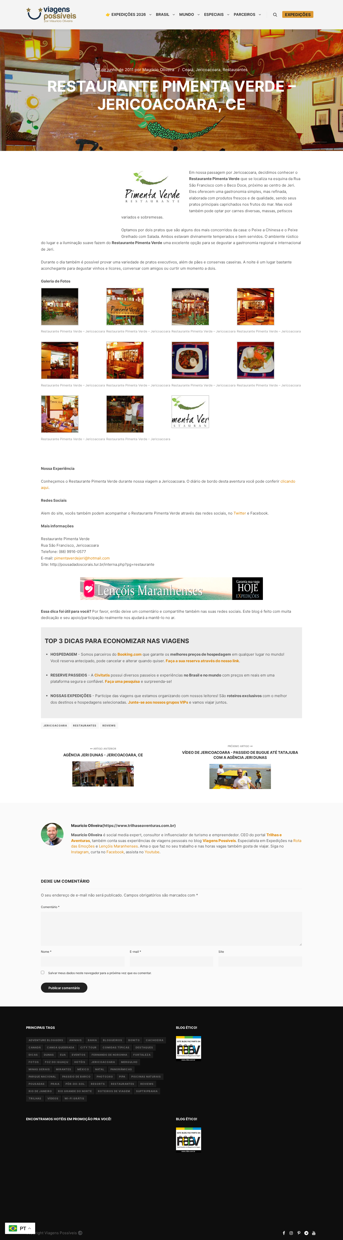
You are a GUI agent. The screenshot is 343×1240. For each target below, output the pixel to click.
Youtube (152, 852)
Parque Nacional (42, 1076)
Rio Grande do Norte (75, 1091)
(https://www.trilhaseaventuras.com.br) (139, 825)
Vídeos (53, 1098)
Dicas (33, 1054)
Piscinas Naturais (146, 1076)
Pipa (122, 1076)
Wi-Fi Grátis (74, 1098)
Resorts (98, 1083)
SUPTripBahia (147, 1091)
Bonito (134, 1040)
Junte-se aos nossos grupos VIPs (158, 702)
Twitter (240, 513)
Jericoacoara (208, 69)
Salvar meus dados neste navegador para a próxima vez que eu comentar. (99, 973)
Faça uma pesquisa (122, 681)
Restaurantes (235, 69)
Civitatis (102, 675)
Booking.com (130, 654)
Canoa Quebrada (60, 1047)
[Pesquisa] (275, 15)
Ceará (187, 69)
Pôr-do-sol (75, 1083)
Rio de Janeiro (40, 1091)
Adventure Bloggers (46, 1040)
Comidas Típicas (116, 1047)
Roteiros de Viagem (114, 1091)
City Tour (88, 1047)
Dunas (49, 1054)
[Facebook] (283, 1233)
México (83, 1069)
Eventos (79, 1054)
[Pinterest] (299, 1233)
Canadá (35, 1047)
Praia (55, 1083)
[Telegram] (306, 1233)
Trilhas (35, 1098)
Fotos (34, 1061)
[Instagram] (291, 1233)
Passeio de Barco (76, 1076)
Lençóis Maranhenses (118, 846)
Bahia (92, 1040)
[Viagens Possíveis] (51, 14)
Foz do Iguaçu (56, 1061)
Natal (99, 1069)
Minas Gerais (39, 1069)
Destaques (144, 1047)
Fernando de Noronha (109, 1054)
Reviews (109, 725)
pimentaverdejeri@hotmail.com (82, 558)
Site (221, 951)
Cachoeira (154, 1040)
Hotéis (79, 1061)
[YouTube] (314, 1233)
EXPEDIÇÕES (298, 14)
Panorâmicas (121, 1069)
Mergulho (129, 1061)
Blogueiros (112, 1040)
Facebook (115, 852)
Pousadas (37, 1083)
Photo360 (105, 1076)
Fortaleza (142, 1054)
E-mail (135, 951)
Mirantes (63, 1069)
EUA (63, 1054)
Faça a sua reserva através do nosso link (202, 660)
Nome (46, 951)
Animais (75, 1040)
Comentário (50, 907)
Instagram (80, 852)
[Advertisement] (78, 197)
